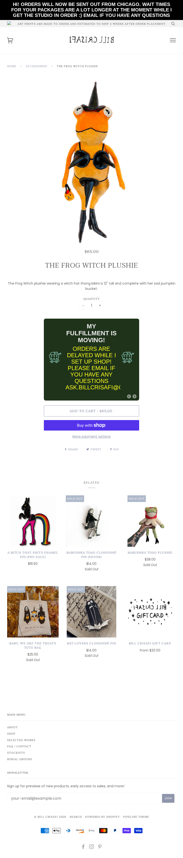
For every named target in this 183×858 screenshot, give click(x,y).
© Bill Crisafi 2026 (50, 816)
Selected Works (21, 740)
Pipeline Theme (136, 816)
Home (11, 66)
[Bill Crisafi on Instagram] (91, 847)
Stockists (16, 752)
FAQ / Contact (19, 746)
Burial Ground (19, 759)
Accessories (36, 66)
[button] (129, 396)
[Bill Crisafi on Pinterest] (99, 847)
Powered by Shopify (102, 816)
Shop (11, 733)
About (12, 727)
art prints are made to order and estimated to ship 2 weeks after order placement (92, 23)
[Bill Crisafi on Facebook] (83, 847)
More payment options (91, 436)
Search (76, 816)
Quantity (91, 299)
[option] (91, 163)
